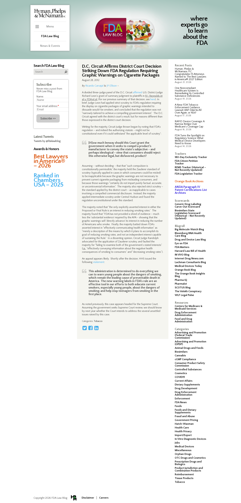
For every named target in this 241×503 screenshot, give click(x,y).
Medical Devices (184, 446)
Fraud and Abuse (185, 416)
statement (98, 262)
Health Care (182, 427)
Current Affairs (183, 380)
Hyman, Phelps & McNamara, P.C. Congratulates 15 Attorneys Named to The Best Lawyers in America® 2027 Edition (190, 74)
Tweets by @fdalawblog (47, 141)
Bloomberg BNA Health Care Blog (188, 234)
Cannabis (180, 355)
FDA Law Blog (50, 36)
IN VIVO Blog (182, 254)
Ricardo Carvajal (94, 85)
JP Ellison (112, 85)
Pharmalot (181, 283)
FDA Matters (182, 247)
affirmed (137, 92)
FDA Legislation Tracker (188, 173)
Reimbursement (184, 474)
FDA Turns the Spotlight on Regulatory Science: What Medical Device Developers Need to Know (190, 139)
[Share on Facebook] (90, 327)
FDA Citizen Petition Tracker (186, 162)
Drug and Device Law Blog (190, 239)
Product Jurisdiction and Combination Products (189, 469)
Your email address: (47, 106)
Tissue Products (184, 478)
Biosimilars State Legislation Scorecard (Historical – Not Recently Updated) (190, 214)
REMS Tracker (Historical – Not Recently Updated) (190, 168)
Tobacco (180, 482)
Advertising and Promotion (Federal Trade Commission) (190, 335)
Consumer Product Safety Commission (190, 364)
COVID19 (180, 377)
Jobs (177, 442)
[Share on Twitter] (84, 327)
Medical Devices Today (188, 266)
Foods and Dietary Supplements (185, 411)
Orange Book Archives (189, 181)
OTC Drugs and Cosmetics (190, 457)
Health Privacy (183, 431)
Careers (103, 497)
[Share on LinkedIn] (96, 327)
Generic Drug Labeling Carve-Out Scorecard (188, 205)
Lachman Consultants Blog (190, 262)
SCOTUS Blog (183, 287)
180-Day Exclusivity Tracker (191, 157)
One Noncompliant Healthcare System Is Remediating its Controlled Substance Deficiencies (189, 92)
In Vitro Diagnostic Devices (190, 438)
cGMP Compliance (185, 359)
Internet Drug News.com (189, 258)
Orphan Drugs (183, 454)
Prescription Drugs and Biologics (188, 463)
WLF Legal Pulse (184, 295)
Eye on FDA (181, 243)
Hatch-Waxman (184, 423)
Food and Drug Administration (183, 320)
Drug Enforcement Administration (185, 314)
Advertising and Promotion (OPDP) (190, 343)
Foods (178, 406)
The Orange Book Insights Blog (190, 275)
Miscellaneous (183, 450)
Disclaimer (88, 497)
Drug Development (186, 388)
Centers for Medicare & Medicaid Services (188, 307)
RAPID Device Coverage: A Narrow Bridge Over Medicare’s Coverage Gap (189, 124)
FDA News (181, 402)
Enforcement (182, 398)
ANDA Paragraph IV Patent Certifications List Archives (191, 190)
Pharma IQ (181, 280)
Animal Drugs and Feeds (189, 348)
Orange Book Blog (185, 269)
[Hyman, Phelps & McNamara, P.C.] (50, 17)
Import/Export (183, 435)
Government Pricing (186, 420)
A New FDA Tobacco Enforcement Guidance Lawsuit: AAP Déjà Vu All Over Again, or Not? (188, 108)
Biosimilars (181, 351)
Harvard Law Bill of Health (190, 250)
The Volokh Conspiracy (188, 291)
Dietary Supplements (187, 384)
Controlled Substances (188, 369)
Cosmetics (181, 373)
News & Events (50, 46)
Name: (40, 96)
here (152, 99)
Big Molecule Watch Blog (189, 229)
